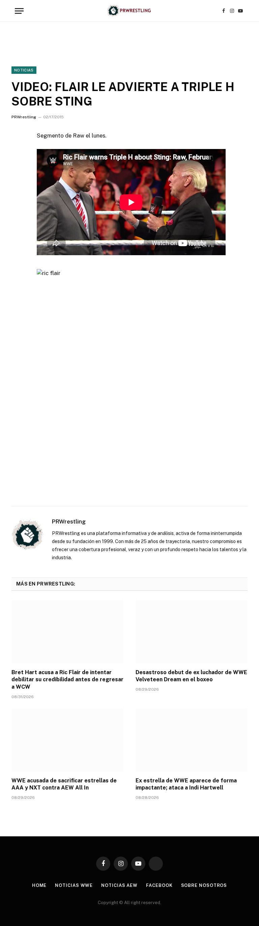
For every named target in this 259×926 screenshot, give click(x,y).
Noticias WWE (74, 885)
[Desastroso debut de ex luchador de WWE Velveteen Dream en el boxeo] (192, 631)
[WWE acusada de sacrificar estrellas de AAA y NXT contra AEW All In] (67, 740)
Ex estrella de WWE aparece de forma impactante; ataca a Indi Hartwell (186, 784)
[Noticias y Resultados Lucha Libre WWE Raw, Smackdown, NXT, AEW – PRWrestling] (129, 11)
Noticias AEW (119, 885)
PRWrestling (23, 117)
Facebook (159, 885)
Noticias (24, 70)
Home (39, 885)
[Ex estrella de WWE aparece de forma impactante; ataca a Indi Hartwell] (192, 740)
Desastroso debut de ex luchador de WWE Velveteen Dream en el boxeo (191, 676)
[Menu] (19, 11)
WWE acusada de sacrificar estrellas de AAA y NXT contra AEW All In (64, 784)
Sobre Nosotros (204, 885)
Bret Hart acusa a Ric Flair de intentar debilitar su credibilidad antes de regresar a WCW (67, 679)
